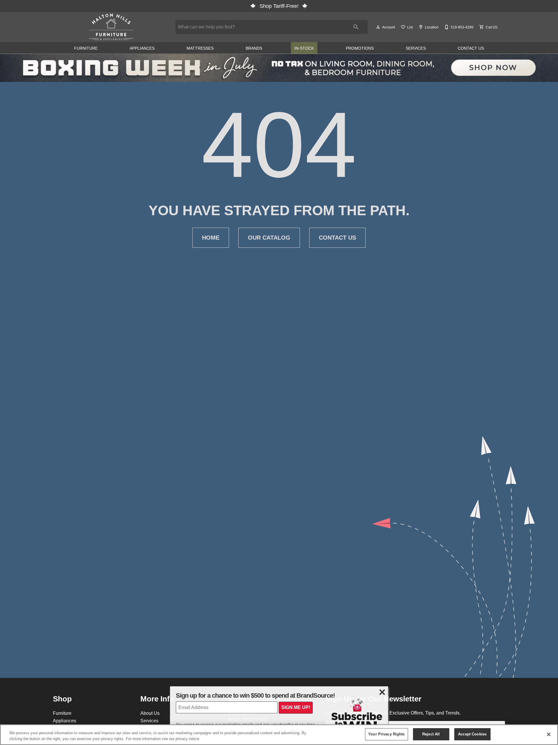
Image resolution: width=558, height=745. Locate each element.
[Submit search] (356, 27)
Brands (254, 48)
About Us (150, 713)
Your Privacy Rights (386, 734)
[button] (378, 27)
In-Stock (304, 48)
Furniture (86, 48)
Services (416, 48)
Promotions (360, 48)
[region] (279, 734)
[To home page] (111, 27)
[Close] (548, 734)
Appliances (142, 48)
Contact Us (471, 48)
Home (210, 237)
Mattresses (200, 48)
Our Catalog (269, 237)
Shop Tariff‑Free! (279, 6)
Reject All (431, 734)
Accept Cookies (472, 734)
